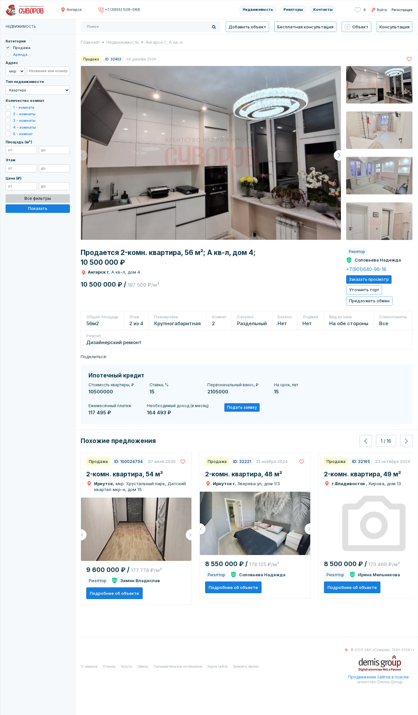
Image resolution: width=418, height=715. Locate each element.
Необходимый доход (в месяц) (178, 405)
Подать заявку (242, 407)
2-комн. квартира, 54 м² (124, 474)
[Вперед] (188, 534)
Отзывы (109, 666)
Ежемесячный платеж (109, 405)
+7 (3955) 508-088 (122, 9)
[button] (339, 155)
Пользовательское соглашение (177, 666)
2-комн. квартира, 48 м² (243, 474)
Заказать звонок (246, 666)
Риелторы (293, 9)
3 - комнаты (24, 121)
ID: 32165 (361, 461)
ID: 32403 (113, 59)
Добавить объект (247, 26)
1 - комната (23, 107)
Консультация (394, 26)
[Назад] (84, 534)
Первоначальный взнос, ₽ (232, 384)
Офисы (142, 666)
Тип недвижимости (25, 82)
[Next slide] (406, 441)
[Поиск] (213, 26)
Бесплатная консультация (305, 26)
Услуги (126, 666)
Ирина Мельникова (379, 574)
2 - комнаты (24, 114)
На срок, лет (286, 384)
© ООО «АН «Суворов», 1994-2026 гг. (382, 650)
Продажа (21, 48)
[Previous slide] (366, 441)
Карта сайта (217, 666)
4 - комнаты (24, 127)
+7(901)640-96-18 (366, 269)
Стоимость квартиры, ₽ (111, 384)
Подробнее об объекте (114, 593)
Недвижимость (258, 9)
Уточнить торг (364, 289)
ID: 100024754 (128, 461)
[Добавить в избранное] (409, 59)
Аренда (20, 54)
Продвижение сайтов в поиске (378, 677)
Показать (37, 208)
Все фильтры (37, 198)
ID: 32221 (242, 461)
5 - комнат (23, 134)
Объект (360, 26)
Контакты (322, 9)
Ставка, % (159, 384)
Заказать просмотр (369, 279)
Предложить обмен (369, 300)
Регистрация (402, 10)
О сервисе (89, 666)
